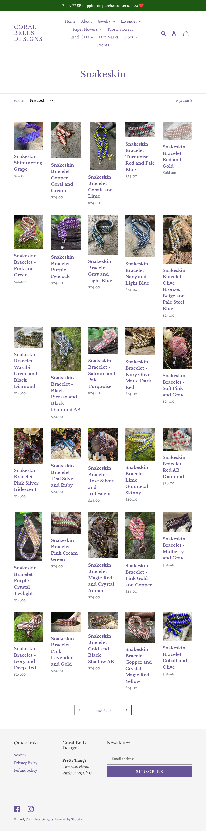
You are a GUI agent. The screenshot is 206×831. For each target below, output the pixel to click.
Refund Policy (25, 770)
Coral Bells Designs (28, 33)
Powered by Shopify (68, 819)
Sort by (19, 101)
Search (20, 755)
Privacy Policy (26, 763)
